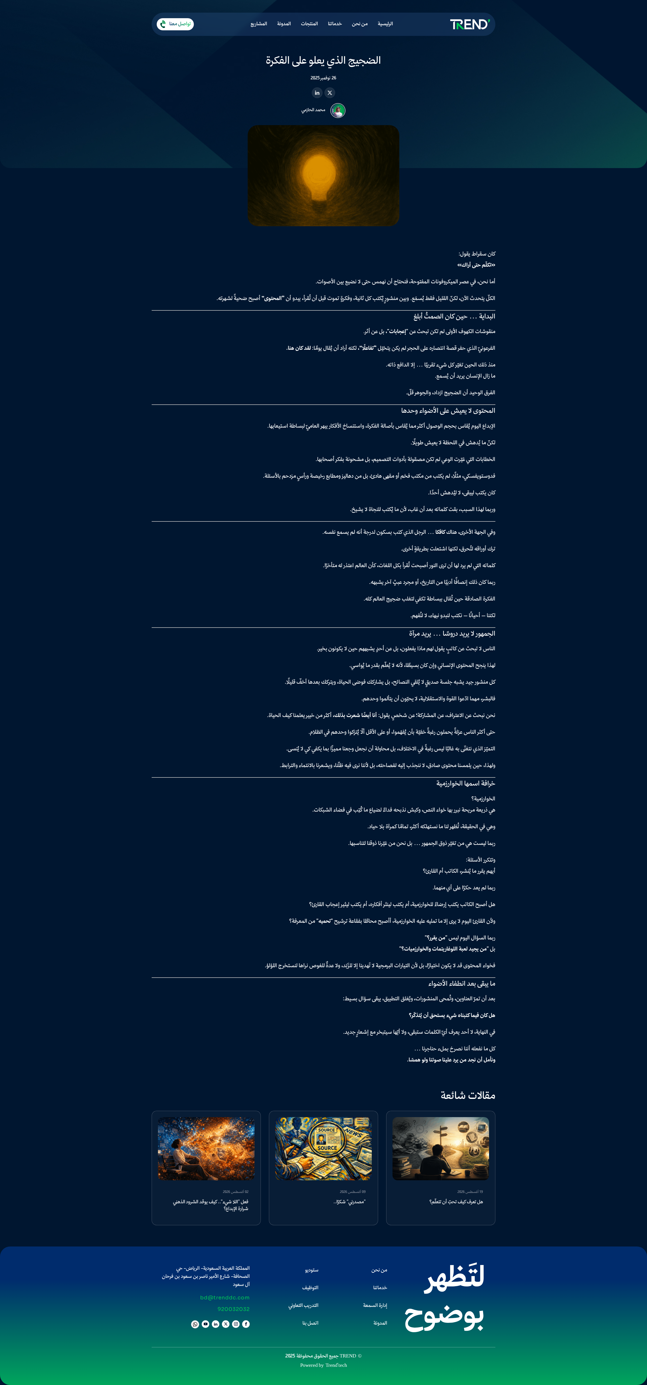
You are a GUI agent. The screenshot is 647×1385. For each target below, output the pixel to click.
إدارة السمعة (375, 1306)
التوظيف (310, 1288)
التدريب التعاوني (303, 1306)
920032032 (234, 1309)
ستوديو (311, 1270)
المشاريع (259, 24)
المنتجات (309, 24)
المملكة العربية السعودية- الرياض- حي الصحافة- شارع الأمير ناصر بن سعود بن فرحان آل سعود (206, 1277)
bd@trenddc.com (225, 1298)
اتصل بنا (310, 1323)
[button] (175, 24)
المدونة (284, 24)
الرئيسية (385, 24)
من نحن (360, 24)
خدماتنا (335, 24)
